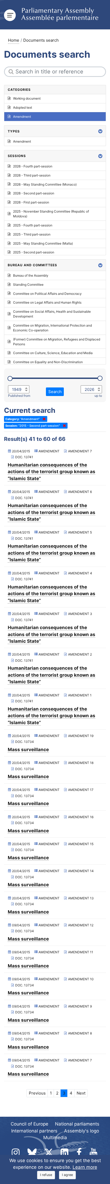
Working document (27, 98)
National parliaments (77, 1124)
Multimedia (55, 1137)
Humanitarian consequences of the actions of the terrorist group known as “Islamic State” (51, 471)
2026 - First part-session (31, 202)
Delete (43, 419)
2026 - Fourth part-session (32, 166)
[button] (100, 131)
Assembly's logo (81, 1131)
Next (81, 1093)
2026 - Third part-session (31, 175)
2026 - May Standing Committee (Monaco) (45, 184)
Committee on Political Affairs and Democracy (47, 294)
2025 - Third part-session (31, 234)
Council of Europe (29, 1124)
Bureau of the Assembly (30, 275)
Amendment (22, 117)
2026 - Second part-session (33, 193)
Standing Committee (28, 285)
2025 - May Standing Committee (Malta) (43, 243)
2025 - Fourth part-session (32, 225)
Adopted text (22, 107)
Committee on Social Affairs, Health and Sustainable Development (52, 313)
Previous (37, 1093)
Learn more (85, 1167)
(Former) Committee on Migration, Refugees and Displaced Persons (56, 341)
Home (13, 40)
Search (55, 391)
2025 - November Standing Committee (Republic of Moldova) (51, 213)
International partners (34, 1131)
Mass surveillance (28, 749)
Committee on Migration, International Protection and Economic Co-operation (52, 327)
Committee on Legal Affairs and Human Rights (47, 302)
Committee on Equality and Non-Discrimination (48, 362)
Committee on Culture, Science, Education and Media (53, 353)
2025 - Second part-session (33, 252)
